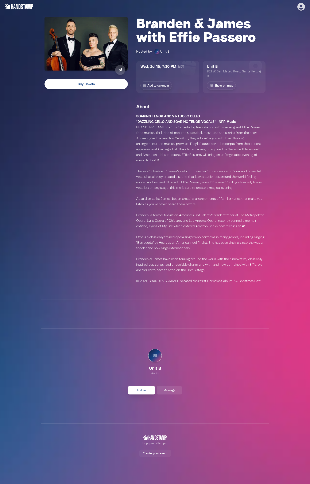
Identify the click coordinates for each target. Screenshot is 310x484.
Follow (141, 390)
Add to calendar (158, 85)
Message (169, 390)
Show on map (223, 85)
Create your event (155, 453)
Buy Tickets (86, 84)
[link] (155, 362)
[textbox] (201, 199)
